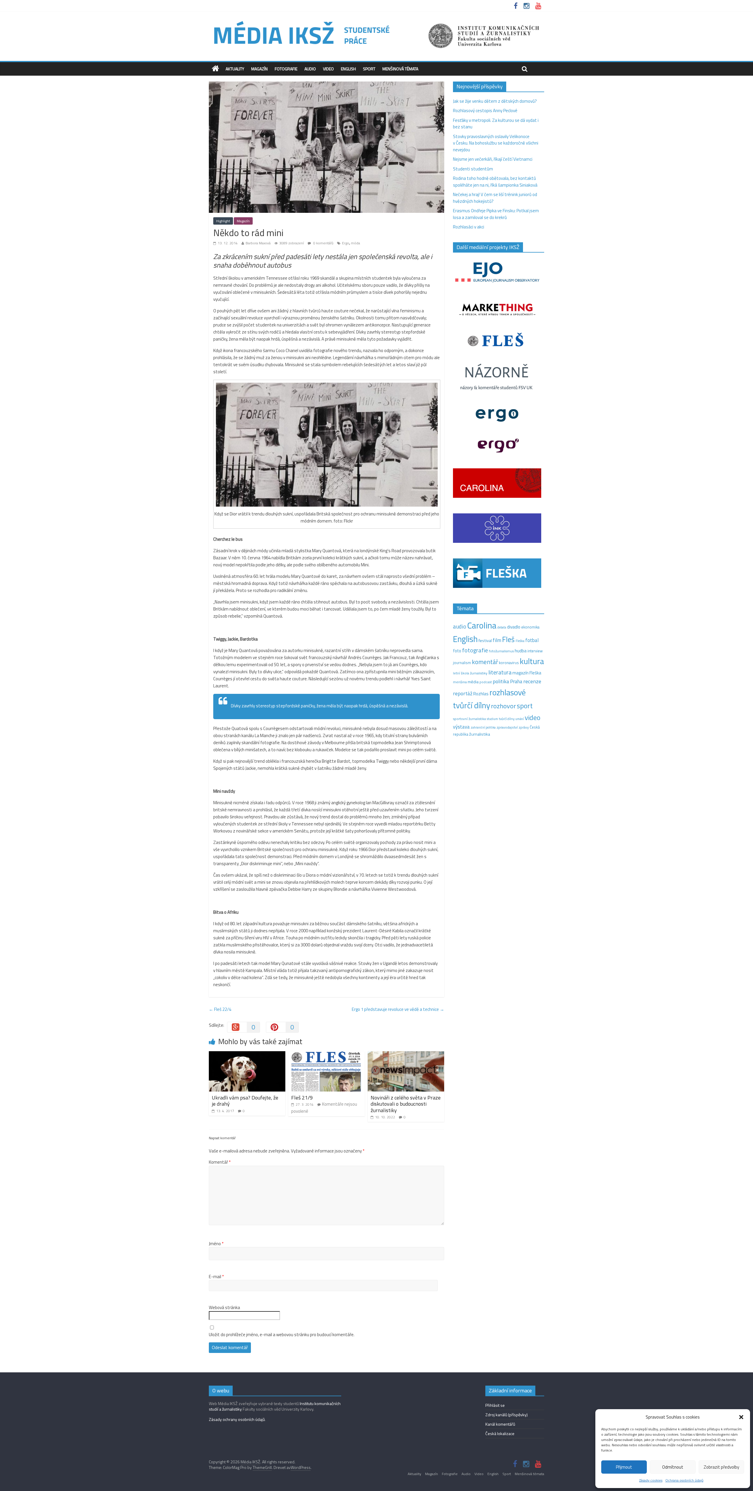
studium (492, 719)
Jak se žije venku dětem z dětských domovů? (495, 101)
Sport (369, 69)
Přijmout (624, 1467)
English (348, 69)
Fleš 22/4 (220, 1009)
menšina (460, 682)
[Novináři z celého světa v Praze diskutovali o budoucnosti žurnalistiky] (406, 1054)
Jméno (216, 1243)
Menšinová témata (400, 69)
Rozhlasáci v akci (468, 226)
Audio (310, 69)
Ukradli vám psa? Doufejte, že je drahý (245, 1101)
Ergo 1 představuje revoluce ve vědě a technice (398, 1009)
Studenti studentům (473, 168)
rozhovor (503, 706)
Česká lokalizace (499, 1433)
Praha (516, 681)
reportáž (462, 693)
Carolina (482, 625)
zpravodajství (507, 727)
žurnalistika (479, 734)
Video (328, 69)
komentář (485, 661)
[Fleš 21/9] (326, 1054)
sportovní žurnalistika (469, 719)
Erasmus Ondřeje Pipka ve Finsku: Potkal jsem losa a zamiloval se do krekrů (496, 214)
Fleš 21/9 (302, 1098)
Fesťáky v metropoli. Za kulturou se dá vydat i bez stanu (496, 123)
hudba (521, 650)
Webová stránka (224, 1307)
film (497, 640)
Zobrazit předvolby (721, 1467)
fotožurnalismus (501, 651)
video (532, 717)
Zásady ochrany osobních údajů (237, 1419)
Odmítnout (672, 1467)
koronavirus (509, 663)
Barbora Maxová (258, 243)
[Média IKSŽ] (376, 20)
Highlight (223, 221)
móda (355, 243)
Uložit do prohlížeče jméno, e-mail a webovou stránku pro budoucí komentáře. (281, 1334)
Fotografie (286, 69)
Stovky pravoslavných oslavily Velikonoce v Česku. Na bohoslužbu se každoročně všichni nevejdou (495, 143)
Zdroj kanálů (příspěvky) (506, 1415)
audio (459, 626)
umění (519, 719)
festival (485, 640)
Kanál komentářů (500, 1424)
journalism (462, 663)
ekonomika (530, 627)
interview (535, 651)
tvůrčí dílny (506, 718)
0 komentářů (322, 243)
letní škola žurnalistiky (470, 673)
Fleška (520, 640)
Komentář (220, 1162)
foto (457, 651)
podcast (485, 682)
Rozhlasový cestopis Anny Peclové (485, 110)
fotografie (475, 650)
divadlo (513, 626)
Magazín (259, 69)
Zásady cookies (650, 1480)
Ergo (345, 243)
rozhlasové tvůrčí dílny (489, 699)
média (473, 682)
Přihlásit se (495, 1405)
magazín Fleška (526, 672)
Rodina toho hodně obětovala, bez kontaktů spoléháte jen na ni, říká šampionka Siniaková (495, 181)
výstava (461, 726)
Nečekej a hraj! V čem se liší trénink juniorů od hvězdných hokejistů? (495, 198)
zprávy (524, 727)
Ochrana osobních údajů (684, 1480)
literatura (500, 672)
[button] (741, 1417)
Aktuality (235, 69)
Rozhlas (481, 693)
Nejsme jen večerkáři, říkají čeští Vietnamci (492, 159)
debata (501, 627)
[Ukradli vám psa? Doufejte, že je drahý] (247, 1054)
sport (525, 705)
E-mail (216, 1276)
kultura (532, 661)
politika (501, 681)
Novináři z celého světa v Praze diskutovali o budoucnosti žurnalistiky (406, 1104)
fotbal (532, 640)
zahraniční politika (483, 727)
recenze (532, 681)
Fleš (508, 639)
